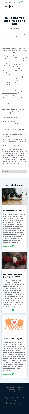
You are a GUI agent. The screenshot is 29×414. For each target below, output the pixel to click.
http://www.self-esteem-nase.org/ (13, 129)
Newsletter (16, 391)
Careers (22, 391)
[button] (26, 6)
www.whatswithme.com (9, 93)
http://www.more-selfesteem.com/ (13, 124)
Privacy (6, 391)
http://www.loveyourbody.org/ (11, 121)
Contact (11, 391)
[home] (9, 7)
